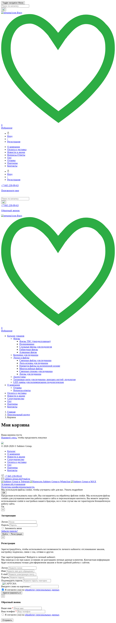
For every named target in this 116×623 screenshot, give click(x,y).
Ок (2, 506)
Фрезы (16, 338)
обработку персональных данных (42, 589)
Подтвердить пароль (11, 580)
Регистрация (13, 141)
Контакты (12, 166)
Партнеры (12, 163)
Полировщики (26, 344)
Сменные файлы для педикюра (35, 360)
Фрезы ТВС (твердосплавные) (35, 341)
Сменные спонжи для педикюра (36, 371)
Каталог (11, 451)
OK (3, 493)
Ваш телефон (9, 611)
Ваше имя (7, 608)
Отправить (7, 620)
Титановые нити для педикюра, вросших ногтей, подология (44, 379)
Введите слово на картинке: (15, 586)
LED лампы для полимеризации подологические (38, 382)
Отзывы (11, 160)
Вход (9, 136)
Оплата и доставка (16, 149)
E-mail (4, 574)
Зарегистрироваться (11, 593)
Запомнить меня (13, 528)
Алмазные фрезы (28, 352)
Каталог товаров (15, 336)
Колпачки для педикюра (25, 355)
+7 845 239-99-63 (13, 476)
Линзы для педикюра (30, 374)
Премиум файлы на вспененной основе (39, 366)
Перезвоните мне (10, 190)
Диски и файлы (21, 357)
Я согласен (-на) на (31, 589)
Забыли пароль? (9, 531)
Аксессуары (19, 376)
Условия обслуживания (13, 484)
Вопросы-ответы (22, 390)
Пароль (5, 525)
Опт (9, 157)
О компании (13, 146)
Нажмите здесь (9, 437)
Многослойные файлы (31, 368)
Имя (3, 571)
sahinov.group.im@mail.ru (17, 479)
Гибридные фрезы (28, 349)
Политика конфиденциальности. (18, 487)
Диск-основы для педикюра (33, 363)
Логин (4, 522)
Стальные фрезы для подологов (35, 346)
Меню (13, 3)
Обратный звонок (10, 210)
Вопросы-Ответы (16, 155)
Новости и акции (16, 152)
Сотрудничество (15, 398)
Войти (5, 534)
